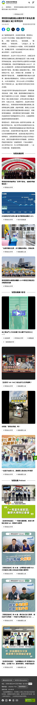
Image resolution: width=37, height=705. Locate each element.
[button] (18, 312)
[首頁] (3, 7)
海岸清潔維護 (22, 219)
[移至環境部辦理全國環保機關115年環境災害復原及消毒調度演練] (18, 272)
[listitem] (3, 700)
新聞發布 (8, 7)
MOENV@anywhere (21, 680)
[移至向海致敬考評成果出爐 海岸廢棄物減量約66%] (18, 207)
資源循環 (7, 338)
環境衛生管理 (8, 187)
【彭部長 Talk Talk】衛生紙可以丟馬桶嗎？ (17, 382)
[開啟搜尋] (29, 2)
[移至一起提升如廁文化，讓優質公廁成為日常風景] (18, 451)
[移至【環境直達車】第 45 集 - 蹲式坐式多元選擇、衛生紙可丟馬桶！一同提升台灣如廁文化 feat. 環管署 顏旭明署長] (18, 600)
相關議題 (31, 338)
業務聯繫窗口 (23, 686)
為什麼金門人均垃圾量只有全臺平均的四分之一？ (17, 333)
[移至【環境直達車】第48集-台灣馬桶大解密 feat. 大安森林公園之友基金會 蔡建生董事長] (18, 554)
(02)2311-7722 (13, 686)
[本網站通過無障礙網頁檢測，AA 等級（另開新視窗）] (30, 700)
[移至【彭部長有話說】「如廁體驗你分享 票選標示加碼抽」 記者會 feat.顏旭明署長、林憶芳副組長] (18, 647)
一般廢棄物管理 (9, 342)
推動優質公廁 (22, 252)
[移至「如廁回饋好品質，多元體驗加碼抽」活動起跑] (18, 239)
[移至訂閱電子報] (35, 457)
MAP (30, 683)
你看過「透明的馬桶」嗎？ (11, 426)
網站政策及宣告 (7, 680)
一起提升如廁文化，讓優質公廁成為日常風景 (17, 471)
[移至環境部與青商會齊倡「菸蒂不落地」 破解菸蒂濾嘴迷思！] (18, 173)
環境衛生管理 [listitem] (19, 14)
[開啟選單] (33, 2)
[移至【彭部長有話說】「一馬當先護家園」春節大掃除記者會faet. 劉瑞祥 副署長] (18, 507)
